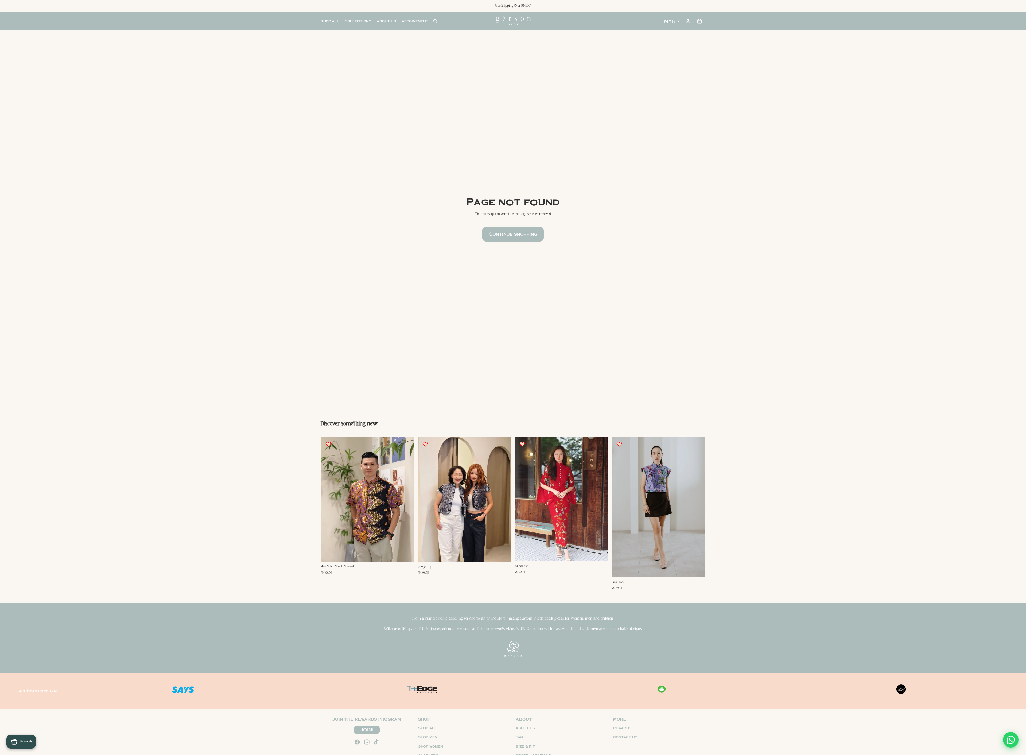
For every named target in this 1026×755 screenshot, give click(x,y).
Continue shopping (513, 234)
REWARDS (622, 728)
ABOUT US (525, 728)
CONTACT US (625, 737)
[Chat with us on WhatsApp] (1011, 740)
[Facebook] (357, 742)
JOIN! (367, 729)
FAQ (519, 737)
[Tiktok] (376, 742)
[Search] (435, 21)
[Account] (688, 21)
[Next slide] (406, 499)
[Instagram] (367, 742)
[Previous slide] (329, 499)
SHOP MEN (427, 737)
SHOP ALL (427, 728)
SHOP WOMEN (430, 746)
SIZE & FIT (525, 746)
